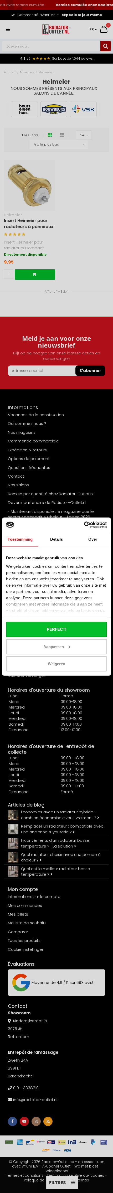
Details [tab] (56, 539)
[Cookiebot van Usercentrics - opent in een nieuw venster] (84, 524)
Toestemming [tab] (20, 539)
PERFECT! (56, 629)
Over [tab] (92, 539)
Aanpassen (53, 646)
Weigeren (56, 664)
